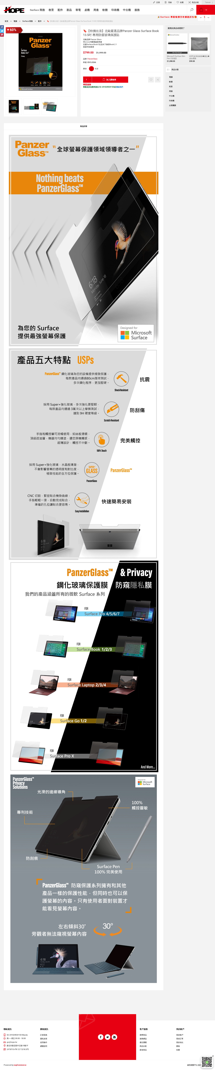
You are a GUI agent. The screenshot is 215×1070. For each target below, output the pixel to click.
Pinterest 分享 (2, 35)
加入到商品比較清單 (177, 58)
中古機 (171, 96)
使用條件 (43, 1042)
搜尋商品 (143, 1035)
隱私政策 (43, 1039)
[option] (14, 107)
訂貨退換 (43, 1035)
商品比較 (195, 2)
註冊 (158, 2)
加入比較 (158, 79)
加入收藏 (151, 79)
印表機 (171, 101)
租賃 (171, 86)
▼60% (11, 30)
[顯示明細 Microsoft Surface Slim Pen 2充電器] (177, 47)
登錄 (170, 2)
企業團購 (172, 105)
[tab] (83, 126)
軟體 (171, 82)
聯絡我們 (119, 87)
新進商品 (143, 1050)
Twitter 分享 (2, 31)
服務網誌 (143, 1039)
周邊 (171, 91)
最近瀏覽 (143, 1042)
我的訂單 (179, 1039)
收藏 (178, 1050)
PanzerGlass (92, 59)
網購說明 (43, 1046)
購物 (178, 1046)
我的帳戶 (179, 1035)
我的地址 (179, 1042)
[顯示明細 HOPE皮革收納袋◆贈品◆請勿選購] (199, 47)
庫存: (85, 69)
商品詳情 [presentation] (83, 126)
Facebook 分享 (2, 27)
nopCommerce (20, 1065)
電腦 (171, 77)
